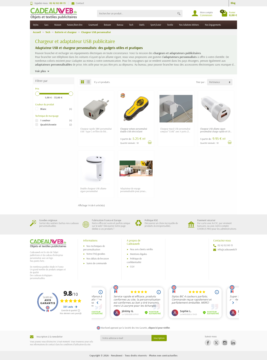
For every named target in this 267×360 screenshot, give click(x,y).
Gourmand (93, 24)
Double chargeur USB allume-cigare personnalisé (93, 190)
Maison (57, 24)
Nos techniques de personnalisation (94, 247)
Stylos (35, 24)
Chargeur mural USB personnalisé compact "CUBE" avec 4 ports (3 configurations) (175, 131)
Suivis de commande (96, 263)
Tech (131, 24)
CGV (132, 266)
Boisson (107, 24)
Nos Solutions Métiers (189, 24)
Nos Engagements (213, 24)
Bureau (120, 24)
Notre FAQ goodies (95, 253)
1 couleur (45, 120)
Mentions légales (138, 254)
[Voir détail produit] (149, 142)
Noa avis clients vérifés (141, 249)
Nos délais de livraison (97, 258)
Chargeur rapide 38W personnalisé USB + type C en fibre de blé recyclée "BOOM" (96, 131)
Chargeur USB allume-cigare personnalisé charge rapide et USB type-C (215, 131)
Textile (170, 24)
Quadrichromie (48, 124)
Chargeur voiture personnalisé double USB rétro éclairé (133, 130)
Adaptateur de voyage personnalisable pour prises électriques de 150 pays (132, 191)
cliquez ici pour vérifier (159, 327)
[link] (208, 342)
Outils (141, 24)
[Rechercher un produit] (179, 13)
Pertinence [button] (214, 82)
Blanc (43, 109)
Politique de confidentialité (134, 260)
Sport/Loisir (155, 24)
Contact (80, 3)
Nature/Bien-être (74, 24)
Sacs (46, 24)
